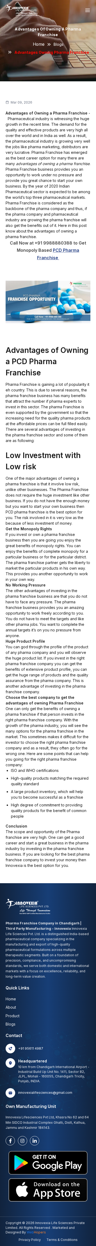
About (11, 1007)
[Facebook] (10, 1140)
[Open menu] (87, 10)
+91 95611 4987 (30, 1048)
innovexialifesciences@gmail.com (45, 1093)
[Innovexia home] (22, 10)
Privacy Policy (30, 1240)
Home (39, 44)
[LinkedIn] (34, 1140)
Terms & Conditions (62, 1240)
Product (12, 1015)
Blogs (58, 44)
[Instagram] (22, 1140)
